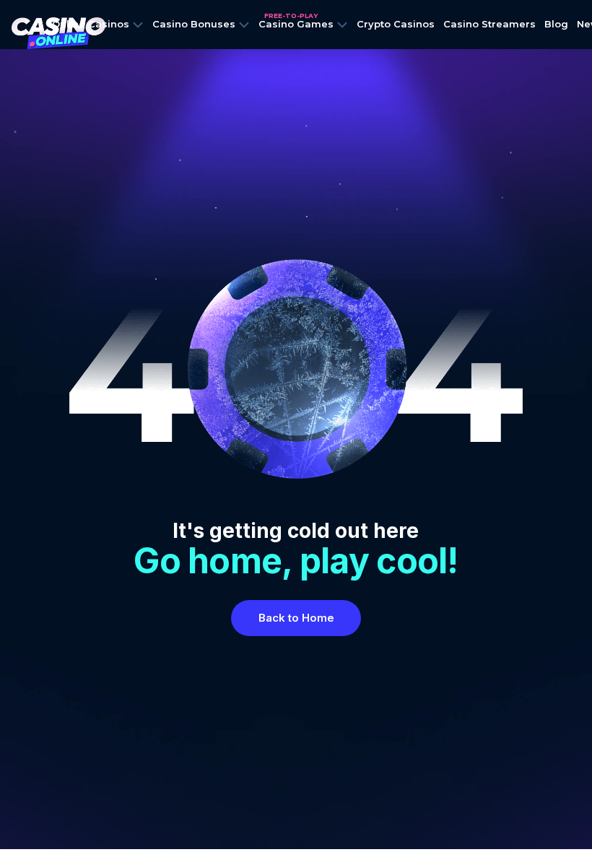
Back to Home (296, 618)
